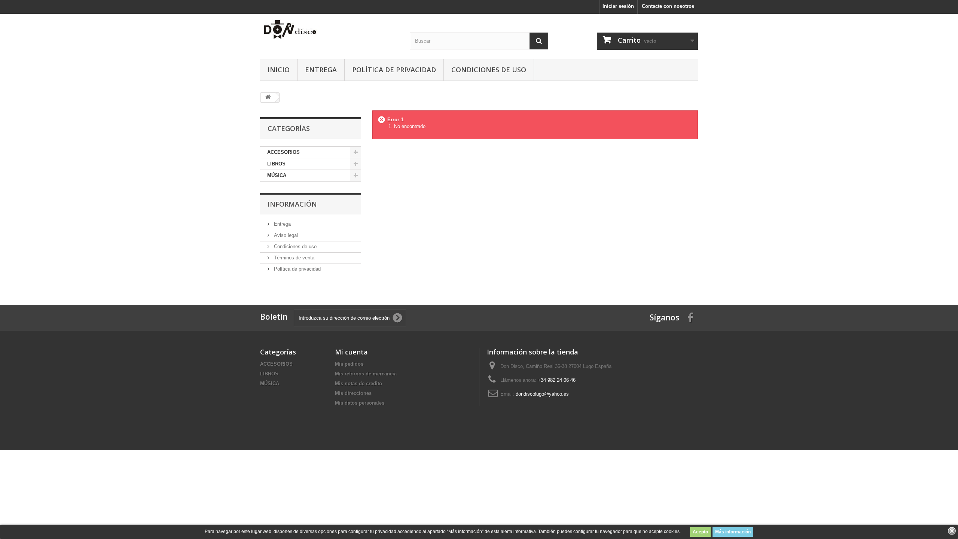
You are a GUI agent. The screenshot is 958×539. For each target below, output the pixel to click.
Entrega (321, 69)
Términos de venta (293, 258)
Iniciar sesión (618, 6)
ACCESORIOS (283, 152)
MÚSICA (276, 175)
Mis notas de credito (358, 383)
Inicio (279, 69)
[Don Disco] (329, 29)
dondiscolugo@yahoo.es (542, 394)
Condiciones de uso (488, 69)
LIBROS (276, 164)
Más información (733, 532)
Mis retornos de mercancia (366, 374)
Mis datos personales (359, 403)
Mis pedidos (349, 364)
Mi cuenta (351, 351)
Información (292, 204)
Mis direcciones (353, 393)
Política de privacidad (394, 69)
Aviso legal (285, 235)
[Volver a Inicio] (268, 97)
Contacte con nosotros (668, 6)
